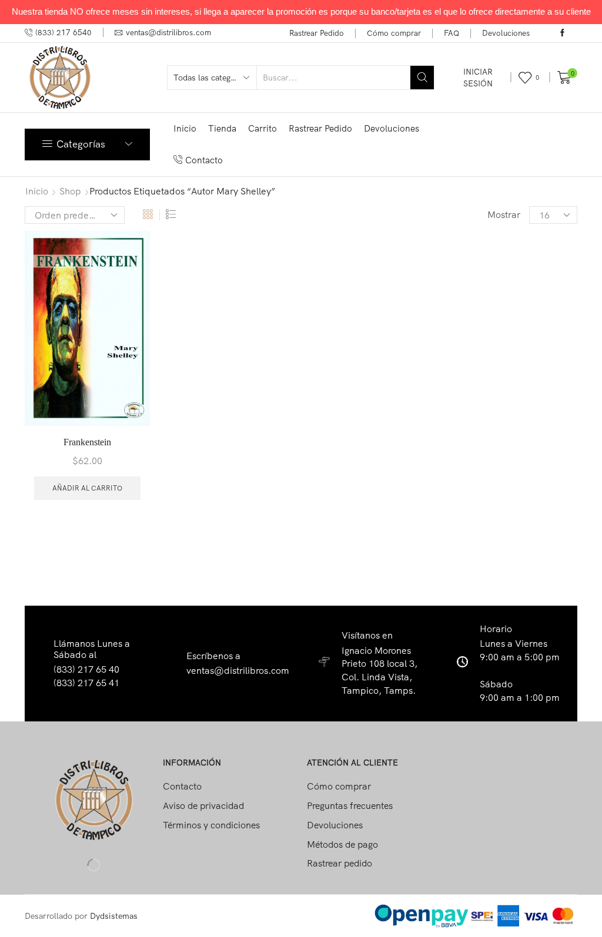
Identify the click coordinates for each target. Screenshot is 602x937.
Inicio (184, 128)
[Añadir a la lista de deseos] (130, 255)
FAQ (451, 33)
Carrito (262, 128)
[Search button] (422, 77)
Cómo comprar (394, 33)
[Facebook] (562, 33)
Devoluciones (506, 33)
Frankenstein (87, 442)
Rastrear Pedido (316, 33)
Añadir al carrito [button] (87, 487)
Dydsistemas (114, 916)
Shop (70, 191)
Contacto (204, 160)
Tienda (222, 128)
